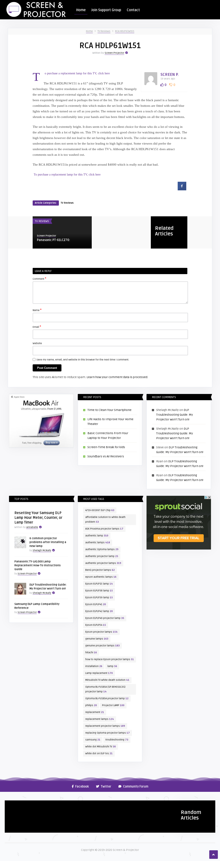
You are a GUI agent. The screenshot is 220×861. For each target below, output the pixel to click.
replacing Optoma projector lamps (107, 732)
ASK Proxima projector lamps (104, 528)
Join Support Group (106, 10)
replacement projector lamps (105, 726)
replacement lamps (99, 719)
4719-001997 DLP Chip (99, 510)
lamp (112, 666)
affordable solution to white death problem (105, 520)
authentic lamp (96, 535)
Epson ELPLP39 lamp (99, 597)
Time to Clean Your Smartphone (109, 410)
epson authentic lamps (100, 577)
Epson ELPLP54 (95, 625)
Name (37, 310)
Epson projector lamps (101, 632)
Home (81, 10)
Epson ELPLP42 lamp (99, 611)
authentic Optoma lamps (101, 549)
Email (37, 327)
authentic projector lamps (103, 563)
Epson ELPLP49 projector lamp (104, 618)
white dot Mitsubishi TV (100, 746)
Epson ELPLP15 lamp (99, 583)
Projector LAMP (113, 705)
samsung (92, 739)
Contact (133, 10)
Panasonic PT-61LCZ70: (53, 240)
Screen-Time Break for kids (106, 447)
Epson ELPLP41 (95, 604)
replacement (94, 712)
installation (93, 666)
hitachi (91, 652)
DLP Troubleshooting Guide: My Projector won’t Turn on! (174, 414)
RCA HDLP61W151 (124, 31)
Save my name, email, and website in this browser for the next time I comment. (83, 359)
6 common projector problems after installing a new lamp (47, 542)
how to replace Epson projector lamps (109, 659)
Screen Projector (114, 53)
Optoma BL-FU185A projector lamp (106, 698)
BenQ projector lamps (100, 570)
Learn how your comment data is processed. (117, 377)
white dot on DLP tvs (99, 753)
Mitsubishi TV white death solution (107, 680)
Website (37, 343)
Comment (39, 279)
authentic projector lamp (101, 556)
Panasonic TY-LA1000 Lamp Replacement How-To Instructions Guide (37, 565)
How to (12, 805)
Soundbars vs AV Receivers (105, 456)
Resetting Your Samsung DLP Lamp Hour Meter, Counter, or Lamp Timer (38, 518)
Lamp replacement (99, 673)
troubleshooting (116, 739)
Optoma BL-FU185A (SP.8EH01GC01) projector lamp (105, 689)
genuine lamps (96, 638)
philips (91, 705)
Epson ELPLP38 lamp (99, 590)
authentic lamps (97, 542)
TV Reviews (104, 31)
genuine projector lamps (102, 645)
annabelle (32, 527)
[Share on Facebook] (182, 189)
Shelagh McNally (42, 550)
